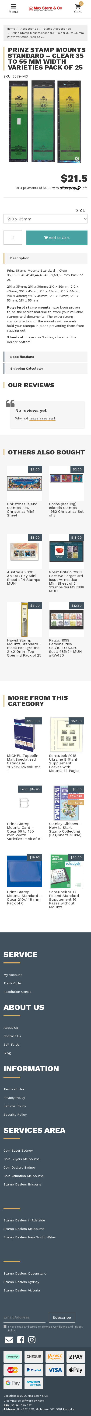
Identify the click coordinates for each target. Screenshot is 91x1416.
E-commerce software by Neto (24, 1400)
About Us (11, 1027)
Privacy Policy (14, 1097)
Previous (77, 158)
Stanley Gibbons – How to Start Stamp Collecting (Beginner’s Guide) (65, 829)
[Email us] (9, 1338)
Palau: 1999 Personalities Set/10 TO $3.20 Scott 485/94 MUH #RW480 (65, 647)
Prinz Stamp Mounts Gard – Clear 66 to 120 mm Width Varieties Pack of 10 (24, 831)
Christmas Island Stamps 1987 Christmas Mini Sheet (22, 509)
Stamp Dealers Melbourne (24, 1229)
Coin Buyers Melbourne (22, 1159)
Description (19, 258)
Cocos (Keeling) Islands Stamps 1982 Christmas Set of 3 (66, 509)
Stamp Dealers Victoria (22, 1290)
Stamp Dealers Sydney (21, 1282)
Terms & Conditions (54, 1326)
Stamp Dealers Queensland (25, 1273)
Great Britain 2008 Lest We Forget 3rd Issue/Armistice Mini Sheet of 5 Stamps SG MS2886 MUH (66, 581)
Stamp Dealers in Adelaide (24, 1220)
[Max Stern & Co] (46, 9)
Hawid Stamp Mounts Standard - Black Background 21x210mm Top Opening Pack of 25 (24, 647)
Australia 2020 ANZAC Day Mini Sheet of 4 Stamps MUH (23, 578)
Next (82, 158)
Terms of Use (14, 1089)
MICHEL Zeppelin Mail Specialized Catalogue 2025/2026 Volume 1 (24, 763)
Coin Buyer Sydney (18, 1150)
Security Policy (15, 1114)
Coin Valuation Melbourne (24, 1176)
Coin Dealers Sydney (19, 1167)
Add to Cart (59, 237)
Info (85, 188)
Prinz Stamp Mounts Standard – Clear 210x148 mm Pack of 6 (24, 897)
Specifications (22, 357)
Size (80, 209)
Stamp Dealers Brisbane (23, 1184)
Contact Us (12, 1036)
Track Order (13, 983)
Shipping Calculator (26, 368)
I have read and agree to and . (45, 1328)
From (30, 789)
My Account (13, 975)
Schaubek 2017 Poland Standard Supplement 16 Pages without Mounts (64, 899)
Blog (7, 1053)
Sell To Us (11, 1044)
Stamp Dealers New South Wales (30, 1237)
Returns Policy (15, 1106)
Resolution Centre (18, 992)
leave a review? (42, 418)
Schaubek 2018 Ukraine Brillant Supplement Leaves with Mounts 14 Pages (64, 763)
